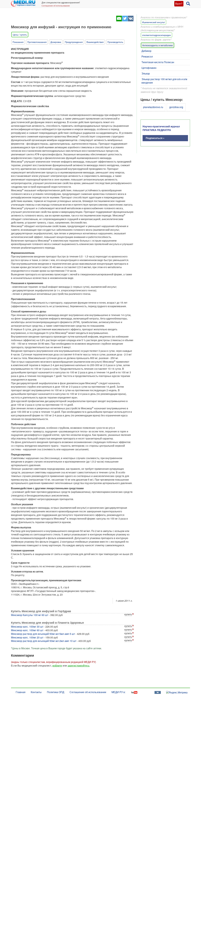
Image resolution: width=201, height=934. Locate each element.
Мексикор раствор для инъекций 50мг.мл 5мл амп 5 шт (43, 634)
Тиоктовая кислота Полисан (157, 62)
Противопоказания (37, 42)
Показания (18, 42)
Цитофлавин (148, 68)
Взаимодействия (95, 42)
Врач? (178, 3)
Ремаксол (147, 56)
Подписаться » (155, 138)
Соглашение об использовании (56, 5)
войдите (57, 665)
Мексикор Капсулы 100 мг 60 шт (29, 615)
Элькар (145, 73)
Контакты (36, 692)
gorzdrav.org (176, 107)
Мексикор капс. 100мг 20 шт (27, 637)
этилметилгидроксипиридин (156, 35)
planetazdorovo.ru (153, 107)
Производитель (115, 42)
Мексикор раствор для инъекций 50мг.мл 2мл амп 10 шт (43, 641)
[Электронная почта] (119, 20)
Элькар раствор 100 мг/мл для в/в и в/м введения (164, 80)
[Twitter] (125, 20)
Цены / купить (20, 34)
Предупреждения (74, 42)
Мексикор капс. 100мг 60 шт (27, 630)
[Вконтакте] (130, 20)
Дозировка (55, 42)
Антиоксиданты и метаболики (157, 45)
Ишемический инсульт (153, 22)
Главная (20, 692)
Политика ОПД (55, 692)
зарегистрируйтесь (79, 665)
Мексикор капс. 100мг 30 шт (27, 626)
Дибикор (146, 51)
